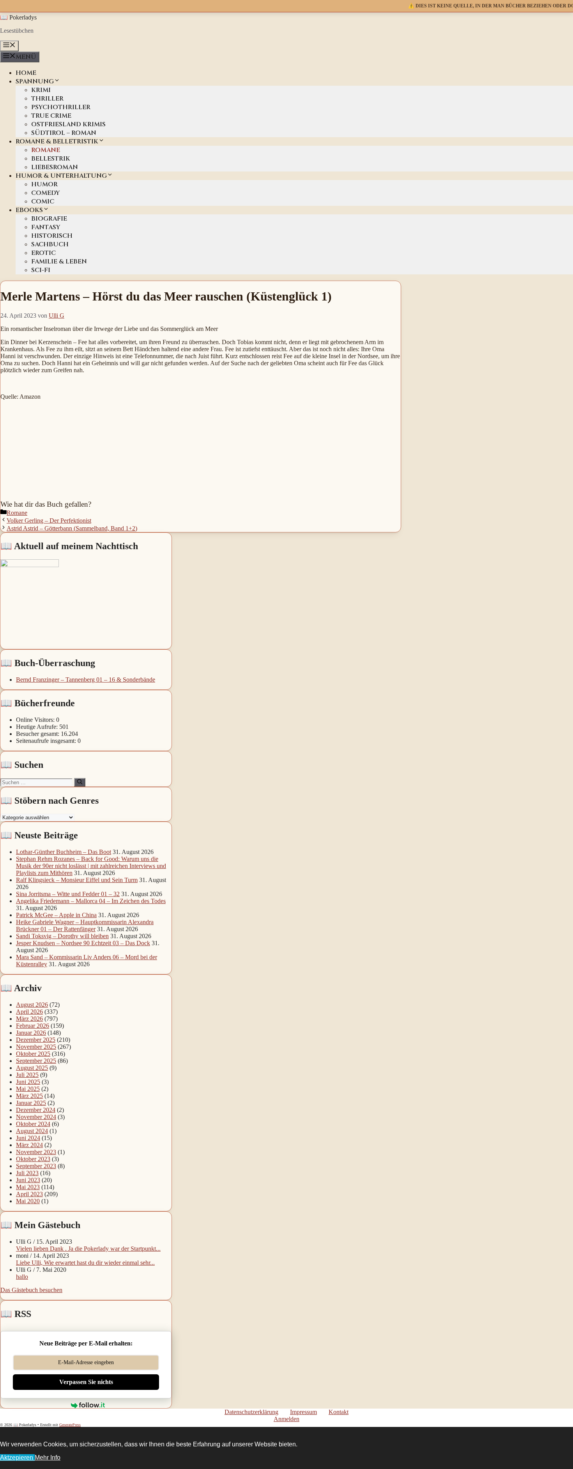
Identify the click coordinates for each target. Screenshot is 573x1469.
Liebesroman (54, 167)
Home (26, 73)
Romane (45, 150)
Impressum (303, 1412)
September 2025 (36, 1060)
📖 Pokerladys (18, 17)
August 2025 (32, 1067)
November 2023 (36, 1152)
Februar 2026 (32, 1025)
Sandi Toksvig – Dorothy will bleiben (62, 936)
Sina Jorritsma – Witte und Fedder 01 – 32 (68, 894)
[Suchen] (79, 782)
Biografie (49, 218)
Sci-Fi (40, 270)
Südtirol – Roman (63, 133)
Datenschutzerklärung (251, 1412)
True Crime (51, 115)
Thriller (47, 98)
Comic (42, 201)
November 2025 (36, 1046)
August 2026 (32, 1004)
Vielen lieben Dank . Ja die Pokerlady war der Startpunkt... (88, 1248)
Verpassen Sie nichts (86, 1382)
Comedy (45, 193)
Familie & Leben (59, 261)
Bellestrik (50, 158)
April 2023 (29, 1194)
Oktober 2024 (33, 1124)
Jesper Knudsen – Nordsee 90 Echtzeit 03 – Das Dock (83, 943)
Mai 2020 (28, 1201)
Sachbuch (50, 244)
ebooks (29, 210)
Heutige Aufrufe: (37, 726)
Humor (44, 184)
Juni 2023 (28, 1180)
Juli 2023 (27, 1173)
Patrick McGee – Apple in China (56, 915)
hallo (22, 1276)
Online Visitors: (36, 719)
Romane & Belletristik (57, 141)
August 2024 (32, 1131)
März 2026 (29, 1018)
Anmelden (286, 1419)
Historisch (52, 236)
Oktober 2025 (33, 1053)
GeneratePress (70, 1425)
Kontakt (338, 1412)
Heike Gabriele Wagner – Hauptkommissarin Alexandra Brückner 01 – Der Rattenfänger (85, 925)
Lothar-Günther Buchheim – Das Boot (63, 852)
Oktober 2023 (33, 1159)
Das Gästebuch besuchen (31, 1290)
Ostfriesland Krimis (68, 124)
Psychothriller (60, 107)
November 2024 (36, 1117)
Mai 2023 (28, 1187)
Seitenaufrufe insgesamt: (47, 740)
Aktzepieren (17, 1457)
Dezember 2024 (35, 1110)
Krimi (41, 90)
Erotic (43, 253)
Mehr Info (47, 1457)
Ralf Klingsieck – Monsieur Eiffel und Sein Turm (77, 880)
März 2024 (29, 1145)
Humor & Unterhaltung (61, 175)
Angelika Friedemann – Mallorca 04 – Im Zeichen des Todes (91, 901)
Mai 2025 (28, 1088)
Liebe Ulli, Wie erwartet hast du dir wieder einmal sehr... (85, 1262)
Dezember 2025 (35, 1039)
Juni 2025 (28, 1081)
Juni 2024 (28, 1138)
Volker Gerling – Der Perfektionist (49, 520)
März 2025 (29, 1095)
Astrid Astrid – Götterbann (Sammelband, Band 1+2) (72, 528)
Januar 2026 (31, 1032)
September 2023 (36, 1166)
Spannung (35, 81)
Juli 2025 (27, 1074)
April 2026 (29, 1011)
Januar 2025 (31, 1103)
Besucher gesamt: (38, 733)
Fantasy (45, 227)
